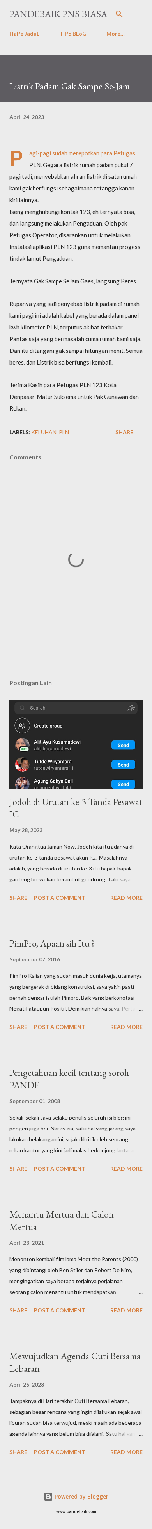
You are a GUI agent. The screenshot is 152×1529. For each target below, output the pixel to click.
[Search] (119, 14)
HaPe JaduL (24, 33)
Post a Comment (59, 897)
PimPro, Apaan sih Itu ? (52, 943)
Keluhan (44, 432)
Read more (126, 897)
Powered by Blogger (80, 1496)
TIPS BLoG (73, 33)
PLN (64, 432)
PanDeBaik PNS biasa (58, 14)
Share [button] (124, 432)
